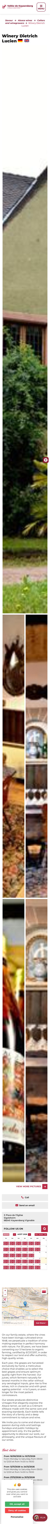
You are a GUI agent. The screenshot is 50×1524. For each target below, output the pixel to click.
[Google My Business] (44, 1228)
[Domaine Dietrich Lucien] (13, 756)
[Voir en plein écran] (5, 1299)
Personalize (17, 1517)
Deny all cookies (17, 1510)
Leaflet (45, 1314)
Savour (9, 20)
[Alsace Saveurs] (13, 1040)
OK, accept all (17, 1504)
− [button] (5, 1294)
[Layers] (44, 1291)
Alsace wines (25, 20)
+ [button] (5, 1290)
